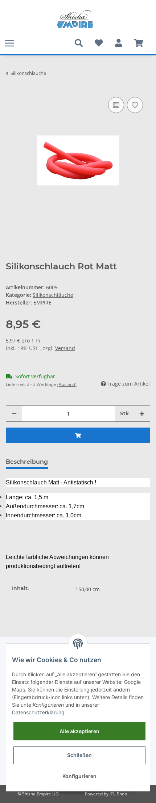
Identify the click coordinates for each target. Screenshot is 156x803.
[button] (118, 43)
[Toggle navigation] (9, 43)
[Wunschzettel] (98, 43)
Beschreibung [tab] (27, 461)
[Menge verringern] (14, 413)
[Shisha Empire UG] (75, 19)
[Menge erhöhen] (142, 413)
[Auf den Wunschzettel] (135, 105)
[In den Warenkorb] (78, 435)
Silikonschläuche (53, 294)
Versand (65, 348)
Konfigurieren (79, 776)
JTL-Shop (118, 794)
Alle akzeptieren (79, 731)
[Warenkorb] (138, 43)
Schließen (79, 755)
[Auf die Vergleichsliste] (116, 105)
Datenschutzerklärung (38, 712)
